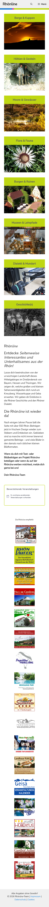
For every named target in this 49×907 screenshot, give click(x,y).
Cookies (31, 899)
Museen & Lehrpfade (24, 223)
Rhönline (10, 4)
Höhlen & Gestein (24, 59)
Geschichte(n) (24, 304)
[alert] (24, 496)
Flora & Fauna (24, 141)
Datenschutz (20, 899)
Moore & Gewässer (24, 100)
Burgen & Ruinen (24, 181)
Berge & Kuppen (24, 18)
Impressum (35, 896)
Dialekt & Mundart (24, 263)
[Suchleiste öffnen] (31, 4)
